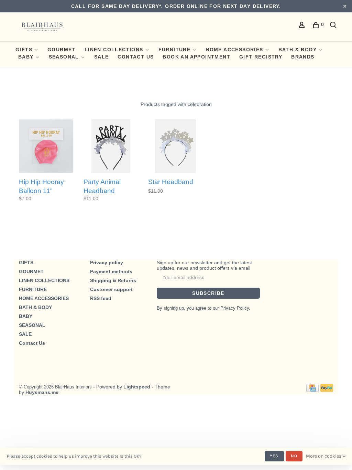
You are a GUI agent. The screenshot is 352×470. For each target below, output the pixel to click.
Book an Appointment (196, 57)
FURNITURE (174, 49)
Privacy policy (106, 262)
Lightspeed (136, 386)
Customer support (111, 289)
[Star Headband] (175, 146)
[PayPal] (326, 390)
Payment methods (111, 271)
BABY (26, 57)
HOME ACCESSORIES (234, 49)
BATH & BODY (297, 49)
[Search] (334, 26)
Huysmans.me (41, 392)
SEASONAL (64, 57)
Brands (302, 57)
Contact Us (136, 57)
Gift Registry (260, 57)
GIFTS (23, 49)
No (294, 455)
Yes (274, 455)
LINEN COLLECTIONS (114, 49)
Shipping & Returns (113, 280)
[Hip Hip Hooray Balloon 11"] (46, 146)
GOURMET (61, 49)
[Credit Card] (312, 390)
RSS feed (100, 298)
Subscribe (208, 293)
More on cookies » (325, 456)
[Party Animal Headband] (111, 146)
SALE (101, 57)
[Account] (303, 26)
